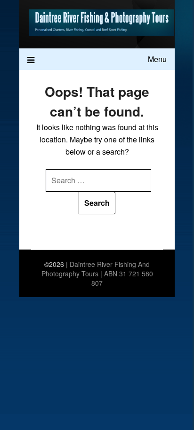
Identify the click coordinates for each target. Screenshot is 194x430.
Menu (157, 59)
